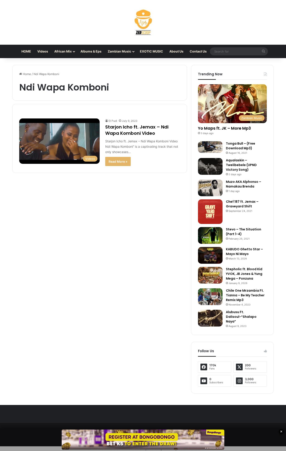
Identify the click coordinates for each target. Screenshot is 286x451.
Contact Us (198, 51)
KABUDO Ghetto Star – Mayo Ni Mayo (244, 251)
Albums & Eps (90, 51)
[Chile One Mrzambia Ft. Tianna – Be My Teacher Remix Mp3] (210, 296)
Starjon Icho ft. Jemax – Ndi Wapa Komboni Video (136, 130)
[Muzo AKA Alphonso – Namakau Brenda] (210, 187)
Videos (42, 51)
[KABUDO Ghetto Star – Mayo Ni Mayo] (210, 255)
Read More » (118, 161)
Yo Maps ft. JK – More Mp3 (224, 128)
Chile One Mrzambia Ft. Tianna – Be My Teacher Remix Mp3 (245, 295)
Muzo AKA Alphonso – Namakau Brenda (243, 184)
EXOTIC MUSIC (151, 51)
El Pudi (113, 120)
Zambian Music (119, 51)
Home (26, 74)
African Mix (63, 51)
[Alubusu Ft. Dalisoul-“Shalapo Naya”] (210, 318)
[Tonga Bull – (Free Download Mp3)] (210, 147)
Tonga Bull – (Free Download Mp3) (240, 145)
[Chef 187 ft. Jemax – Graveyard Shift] (210, 211)
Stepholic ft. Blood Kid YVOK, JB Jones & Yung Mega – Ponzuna (244, 274)
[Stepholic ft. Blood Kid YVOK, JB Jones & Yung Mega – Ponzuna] (210, 275)
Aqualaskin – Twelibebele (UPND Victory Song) (241, 165)
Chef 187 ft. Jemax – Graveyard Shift (242, 204)
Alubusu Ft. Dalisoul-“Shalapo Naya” (241, 317)
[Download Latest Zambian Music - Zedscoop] (143, 22)
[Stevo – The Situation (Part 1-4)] (210, 235)
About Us (176, 51)
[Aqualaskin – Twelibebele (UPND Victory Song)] (210, 166)
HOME (26, 51)
